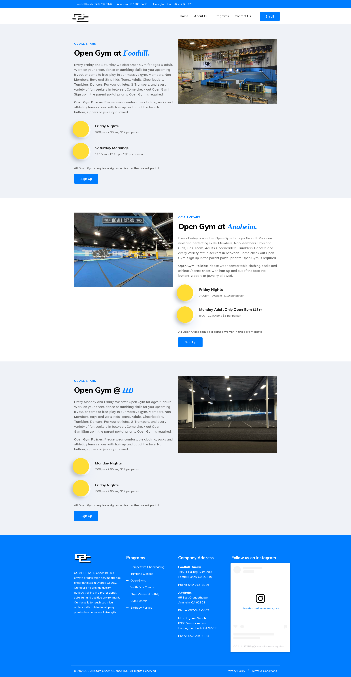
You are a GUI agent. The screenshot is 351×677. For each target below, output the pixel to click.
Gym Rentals (139, 601)
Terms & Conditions (264, 671)
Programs (221, 16)
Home (184, 16)
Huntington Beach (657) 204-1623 (172, 4)
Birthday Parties (141, 607)
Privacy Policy (236, 671)
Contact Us (243, 16)
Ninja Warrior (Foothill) (145, 594)
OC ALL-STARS (242, 646)
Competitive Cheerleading (147, 567)
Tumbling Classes (142, 573)
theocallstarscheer (266, 646)
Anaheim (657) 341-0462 (132, 4)
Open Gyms (138, 580)
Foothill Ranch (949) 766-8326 (94, 4)
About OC (201, 16)
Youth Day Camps (142, 587)
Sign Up (86, 179)
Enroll (270, 16)
